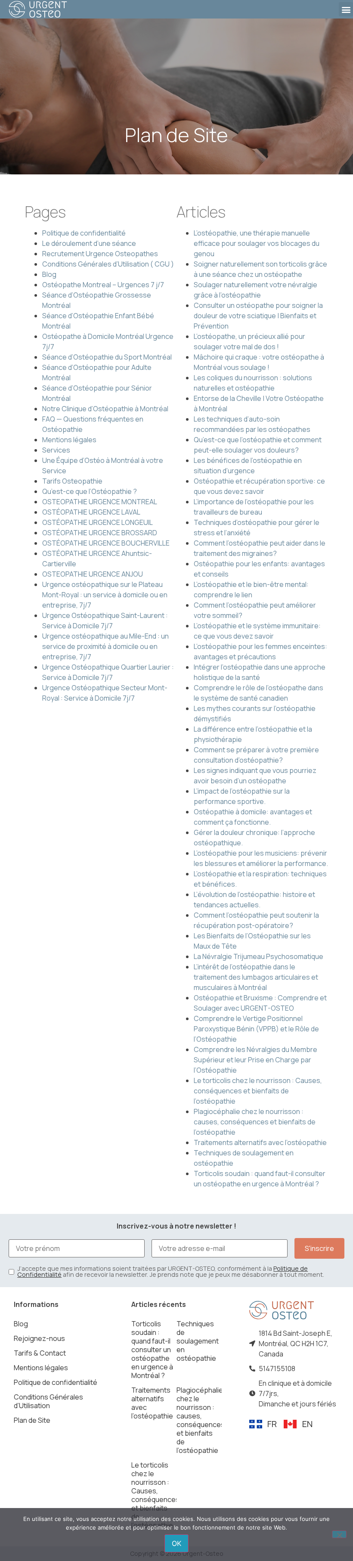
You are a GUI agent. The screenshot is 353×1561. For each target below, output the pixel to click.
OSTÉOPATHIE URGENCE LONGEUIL (97, 522)
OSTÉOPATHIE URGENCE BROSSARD (99, 532)
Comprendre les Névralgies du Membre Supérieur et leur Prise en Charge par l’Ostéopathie (255, 1060)
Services (56, 450)
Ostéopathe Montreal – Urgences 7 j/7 (103, 284)
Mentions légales (69, 439)
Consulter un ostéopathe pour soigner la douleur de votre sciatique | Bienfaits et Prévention (258, 316)
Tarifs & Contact (40, 1353)
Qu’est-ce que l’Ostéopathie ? (89, 491)
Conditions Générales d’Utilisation (48, 1401)
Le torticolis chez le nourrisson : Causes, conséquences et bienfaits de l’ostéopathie (258, 1091)
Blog (49, 274)
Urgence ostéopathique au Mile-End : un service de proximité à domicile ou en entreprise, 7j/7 (105, 646)
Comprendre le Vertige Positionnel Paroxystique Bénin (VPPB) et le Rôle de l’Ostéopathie (256, 1029)
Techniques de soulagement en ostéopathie (197, 1341)
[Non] (339, 1534)
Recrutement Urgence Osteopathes (100, 253)
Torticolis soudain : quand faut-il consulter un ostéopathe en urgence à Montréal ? (152, 1349)
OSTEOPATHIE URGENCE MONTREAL (99, 501)
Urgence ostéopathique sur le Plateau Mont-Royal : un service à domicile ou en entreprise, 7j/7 (104, 595)
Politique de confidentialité (84, 233)
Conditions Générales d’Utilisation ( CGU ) (108, 264)
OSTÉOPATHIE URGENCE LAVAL (91, 512)
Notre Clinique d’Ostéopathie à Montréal (105, 408)
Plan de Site (32, 1420)
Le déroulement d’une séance (89, 243)
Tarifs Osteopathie (72, 481)
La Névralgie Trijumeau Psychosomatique (258, 956)
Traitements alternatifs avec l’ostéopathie (260, 1142)
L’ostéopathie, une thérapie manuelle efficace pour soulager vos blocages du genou (256, 243)
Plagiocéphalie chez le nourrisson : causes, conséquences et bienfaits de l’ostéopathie (255, 1122)
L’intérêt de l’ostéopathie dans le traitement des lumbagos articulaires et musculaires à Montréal (256, 977)
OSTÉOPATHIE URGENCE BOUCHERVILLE (106, 543)
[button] (346, 9)
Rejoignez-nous (39, 1338)
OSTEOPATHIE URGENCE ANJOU (92, 574)
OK (176, 1543)
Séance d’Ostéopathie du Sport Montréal (107, 357)
